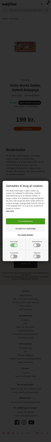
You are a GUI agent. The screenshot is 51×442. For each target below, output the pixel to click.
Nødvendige (14, 241)
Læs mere (10, 211)
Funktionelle (14, 253)
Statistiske (37, 253)
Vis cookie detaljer (25, 235)
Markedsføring (37, 241)
